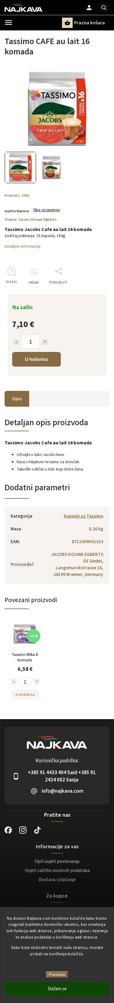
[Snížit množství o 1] (16, 342)
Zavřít (90, 293)
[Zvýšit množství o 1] (45, 342)
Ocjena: (31, 219)
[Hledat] (103, 7)
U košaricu (36, 359)
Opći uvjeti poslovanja (57, 861)
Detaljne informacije (23, 246)
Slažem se (57, 989)
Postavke (57, 974)
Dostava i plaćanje (57, 879)
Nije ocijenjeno (46, 210)
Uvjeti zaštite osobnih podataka (57, 870)
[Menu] (8, 22)
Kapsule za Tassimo (83, 516)
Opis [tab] (17, 398)
